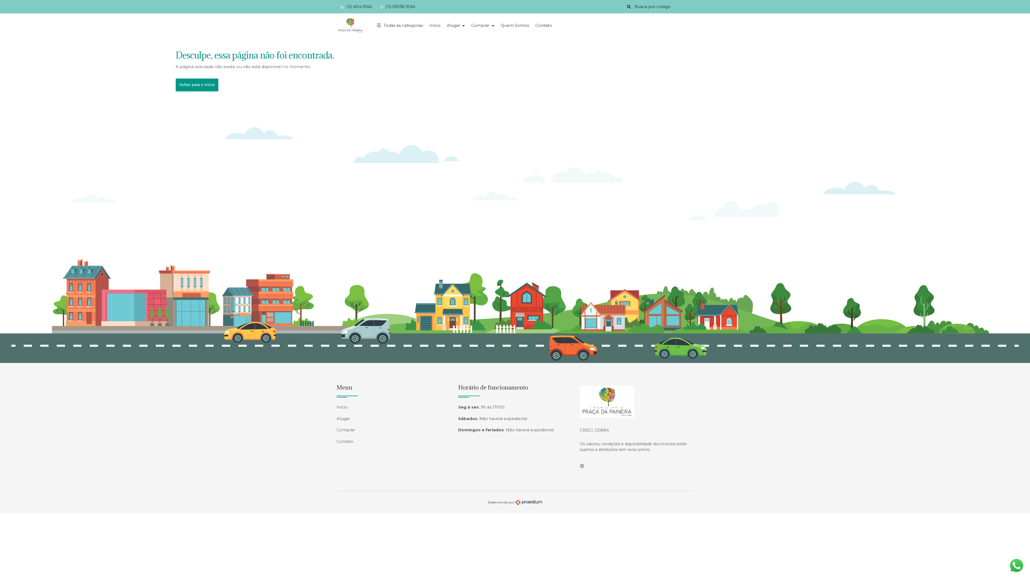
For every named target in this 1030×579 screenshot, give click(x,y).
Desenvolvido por (501, 502)
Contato (543, 25)
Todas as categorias (403, 25)
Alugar (454, 25)
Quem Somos (515, 25)
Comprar (481, 25)
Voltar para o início (197, 84)
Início (434, 25)
